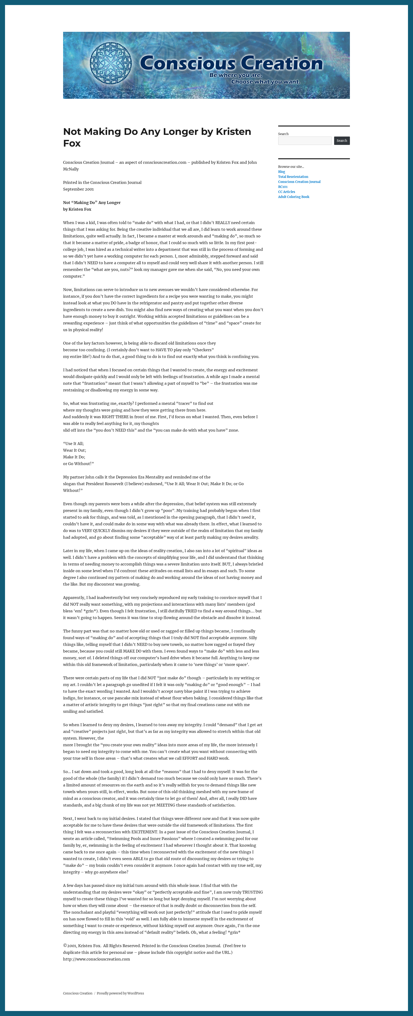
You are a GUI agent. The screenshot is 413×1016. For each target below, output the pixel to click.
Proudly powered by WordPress (120, 993)
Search (283, 134)
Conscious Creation (77, 993)
